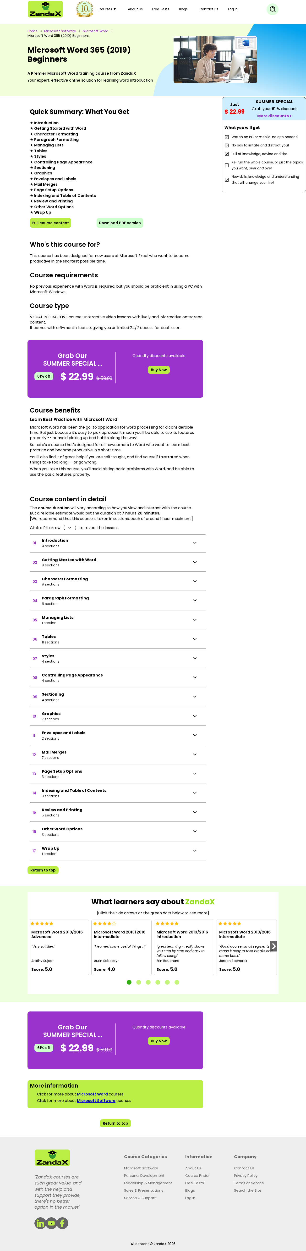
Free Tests (160, 9)
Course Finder (197, 1175)
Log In (190, 1197)
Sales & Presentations (143, 1190)
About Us (135, 9)
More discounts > (274, 116)
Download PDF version (120, 222)
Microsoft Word (95, 31)
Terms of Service (249, 1182)
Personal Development (144, 1175)
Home (32, 31)
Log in (233, 9)
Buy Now (159, 369)
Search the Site (248, 1190)
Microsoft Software (60, 31)
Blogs (183, 9)
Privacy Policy (245, 1175)
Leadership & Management (148, 1182)
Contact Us (208, 9)
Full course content (50, 222)
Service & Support (140, 1197)
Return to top (43, 870)
